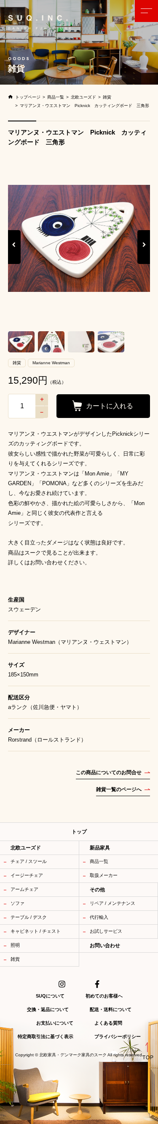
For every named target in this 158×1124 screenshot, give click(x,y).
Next (144, 253)
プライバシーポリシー (117, 1036)
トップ (79, 832)
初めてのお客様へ (104, 995)
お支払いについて (54, 1022)
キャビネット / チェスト (36, 931)
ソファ (17, 903)
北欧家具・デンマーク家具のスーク (73, 1055)
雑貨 (15, 959)
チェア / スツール (29, 861)
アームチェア (24, 889)
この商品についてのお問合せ (109, 772)
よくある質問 (108, 1022)
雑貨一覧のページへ (119, 789)
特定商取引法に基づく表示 (45, 1036)
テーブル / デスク (29, 917)
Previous (14, 253)
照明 (15, 945)
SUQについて (50, 995)
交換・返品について (48, 1009)
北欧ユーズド (26, 848)
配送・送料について (110, 1009)
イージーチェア (27, 875)
